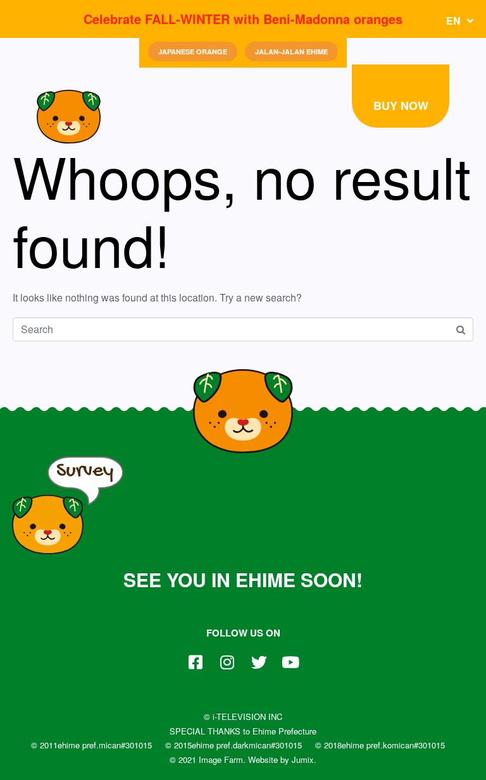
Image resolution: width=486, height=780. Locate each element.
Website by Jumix (281, 759)
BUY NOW (400, 105)
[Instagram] (227, 662)
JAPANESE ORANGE (192, 51)
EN (453, 20)
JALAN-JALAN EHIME (291, 51)
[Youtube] (290, 662)
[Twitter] (259, 662)
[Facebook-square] (195, 662)
